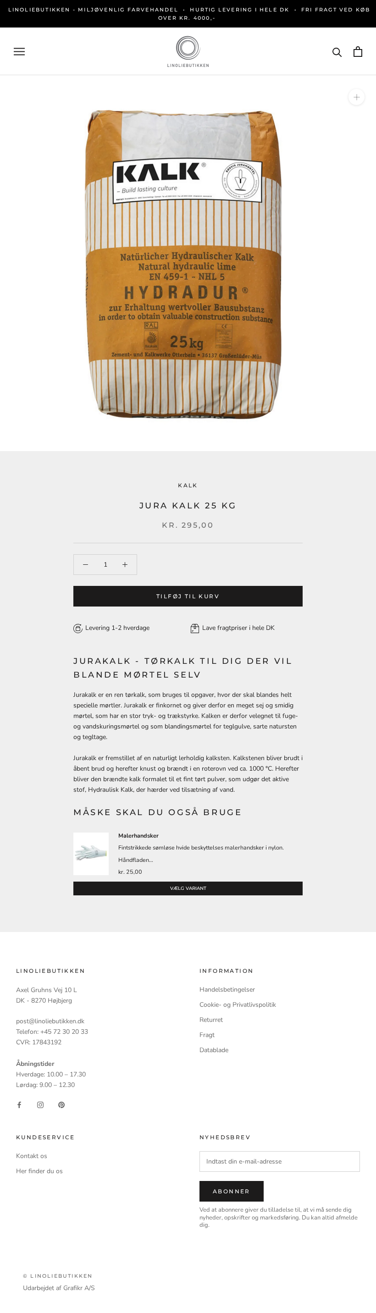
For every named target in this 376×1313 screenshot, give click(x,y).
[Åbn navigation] (19, 51)
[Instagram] (40, 1104)
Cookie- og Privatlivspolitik (237, 1004)
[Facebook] (19, 1104)
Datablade (213, 1050)
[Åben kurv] (358, 51)
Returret (211, 1019)
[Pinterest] (61, 1104)
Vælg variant (188, 888)
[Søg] (337, 51)
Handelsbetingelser (227, 989)
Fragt (207, 1035)
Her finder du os (39, 1171)
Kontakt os (31, 1156)
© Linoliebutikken (58, 1276)
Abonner (231, 1191)
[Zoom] (356, 97)
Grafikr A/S (79, 1288)
